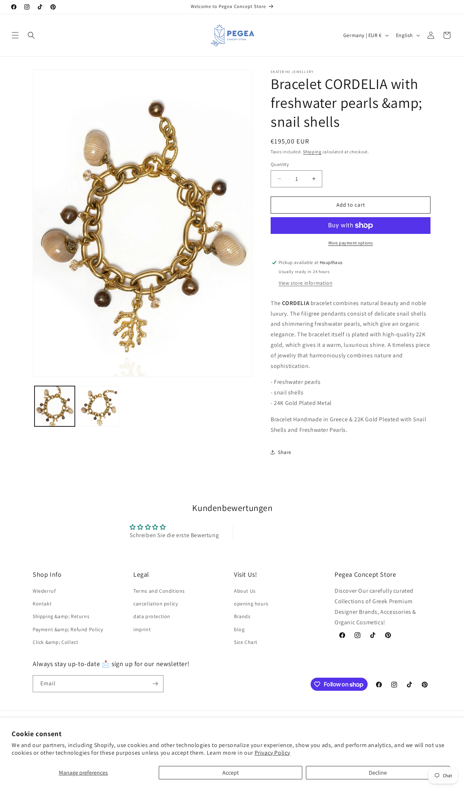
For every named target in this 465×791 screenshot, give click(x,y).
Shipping (312, 151)
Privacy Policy (272, 752)
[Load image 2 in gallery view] (98, 406)
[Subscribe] (155, 683)
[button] (15, 35)
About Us (245, 591)
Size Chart (246, 642)
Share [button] (284, 452)
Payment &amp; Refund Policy (68, 629)
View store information (305, 283)
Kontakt (42, 603)
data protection (151, 616)
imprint (142, 629)
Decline (378, 772)
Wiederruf (44, 591)
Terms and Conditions (159, 591)
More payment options (350, 243)
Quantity (280, 164)
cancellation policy (155, 603)
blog (239, 629)
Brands (242, 616)
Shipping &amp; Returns (61, 616)
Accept (230, 772)
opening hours (251, 603)
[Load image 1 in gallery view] (55, 406)
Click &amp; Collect (55, 642)
